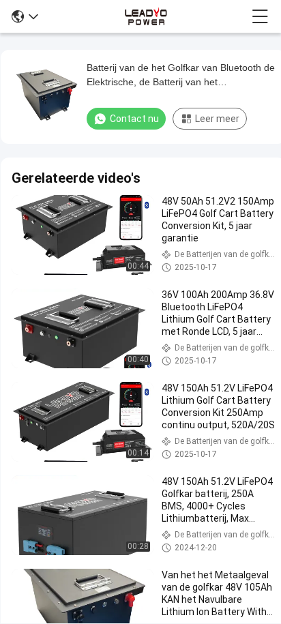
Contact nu (134, 118)
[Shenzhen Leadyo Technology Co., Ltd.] (144, 16)
